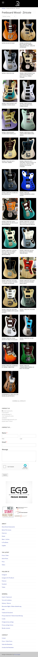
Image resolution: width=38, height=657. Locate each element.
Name (4, 433)
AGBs (3, 609)
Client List (4, 533)
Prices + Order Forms (7, 641)
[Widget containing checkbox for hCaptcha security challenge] (15, 466)
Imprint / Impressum (7, 597)
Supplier (4, 545)
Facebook (4, 584)
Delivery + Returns (6, 603)
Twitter (3, 587)
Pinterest (4, 581)
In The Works (5, 542)
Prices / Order (5, 555)
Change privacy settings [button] (8, 622)
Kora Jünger (17, 654)
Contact (4, 638)
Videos (3, 565)
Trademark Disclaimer (7, 612)
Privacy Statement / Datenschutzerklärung (12, 615)
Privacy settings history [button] (7, 625)
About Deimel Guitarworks (8, 527)
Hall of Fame (5, 558)
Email (4, 442)
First (3, 439)
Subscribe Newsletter (7, 644)
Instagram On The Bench (8, 578)
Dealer (3, 536)
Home (3, 8)
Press (3, 561)
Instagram (4, 574)
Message (5, 449)
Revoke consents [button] (6, 628)
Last (21, 439)
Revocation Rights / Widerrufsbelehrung (11, 606)
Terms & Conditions (7, 600)
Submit (5, 475)
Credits (3, 619)
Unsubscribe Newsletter (8, 647)
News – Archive (5, 539)
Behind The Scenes (6, 530)
